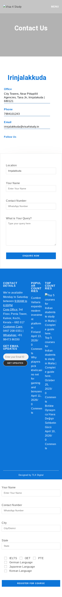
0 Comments (36, 349)
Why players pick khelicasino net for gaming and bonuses (36, 374)
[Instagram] (14, 143)
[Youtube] (23, 143)
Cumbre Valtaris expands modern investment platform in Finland (36, 315)
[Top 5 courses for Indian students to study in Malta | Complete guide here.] (50, 314)
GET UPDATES (15, 363)
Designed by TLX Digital (31, 475)
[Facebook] (5, 143)
